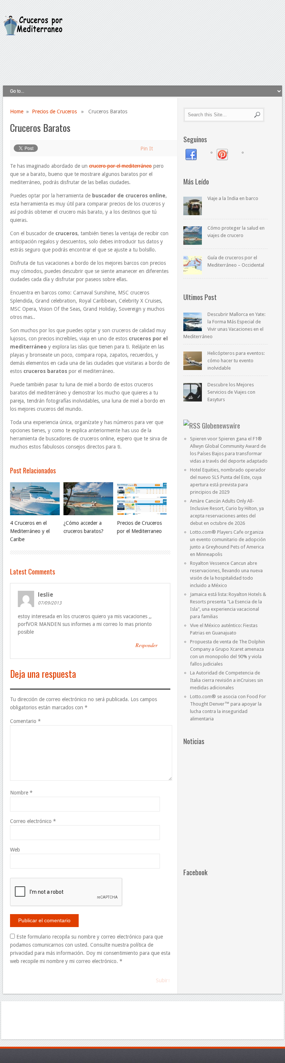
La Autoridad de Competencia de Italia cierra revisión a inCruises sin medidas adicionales (226, 680)
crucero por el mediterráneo (120, 166)
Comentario (25, 721)
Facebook (191, 155)
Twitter (253, 155)
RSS (238, 155)
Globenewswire (221, 425)
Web (15, 850)
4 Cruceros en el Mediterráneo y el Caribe (30, 531)
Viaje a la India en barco (232, 198)
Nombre (21, 793)
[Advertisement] (147, 56)
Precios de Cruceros (54, 111)
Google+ (207, 155)
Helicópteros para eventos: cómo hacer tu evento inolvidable (236, 360)
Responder (146, 645)
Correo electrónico (33, 821)
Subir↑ (163, 980)
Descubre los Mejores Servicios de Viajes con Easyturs (231, 392)
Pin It (146, 148)
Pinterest (222, 155)
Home (16, 111)
